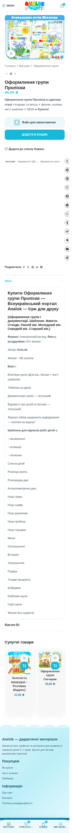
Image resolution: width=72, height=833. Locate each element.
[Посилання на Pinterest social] (32, 267)
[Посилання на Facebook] (24, 267)
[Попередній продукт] (7, 74)
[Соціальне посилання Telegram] (41, 267)
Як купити (7, 767)
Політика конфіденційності (17, 803)
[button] (24, 665)
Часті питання (10, 773)
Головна (10, 65)
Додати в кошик (35, 134)
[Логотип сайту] (34, 5)
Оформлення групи (46, 65)
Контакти (7, 797)
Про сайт (7, 792)
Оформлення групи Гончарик (50, 675)
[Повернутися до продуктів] (11, 74)
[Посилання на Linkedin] (37, 267)
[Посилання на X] (28, 267)
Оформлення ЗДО (27, 161)
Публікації (7, 778)
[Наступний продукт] (15, 74)
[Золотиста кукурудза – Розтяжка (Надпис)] (19, 663)
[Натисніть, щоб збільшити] (11, 54)
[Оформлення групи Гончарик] (50, 660)
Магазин (24, 65)
